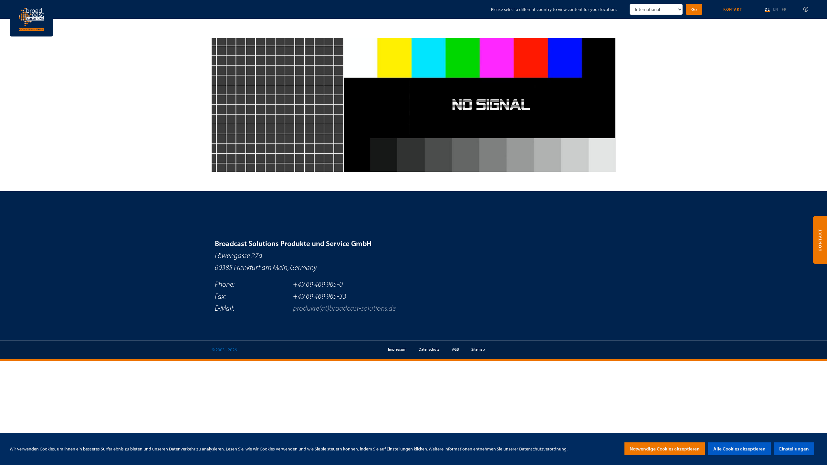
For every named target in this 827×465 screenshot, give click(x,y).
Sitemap (478, 349)
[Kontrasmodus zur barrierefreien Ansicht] (806, 9)
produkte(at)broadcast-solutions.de (344, 308)
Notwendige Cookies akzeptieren (665, 449)
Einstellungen (794, 449)
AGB (455, 349)
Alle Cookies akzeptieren (739, 449)
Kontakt (732, 9)
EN (775, 9)
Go (694, 9)
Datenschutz (429, 349)
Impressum (397, 349)
